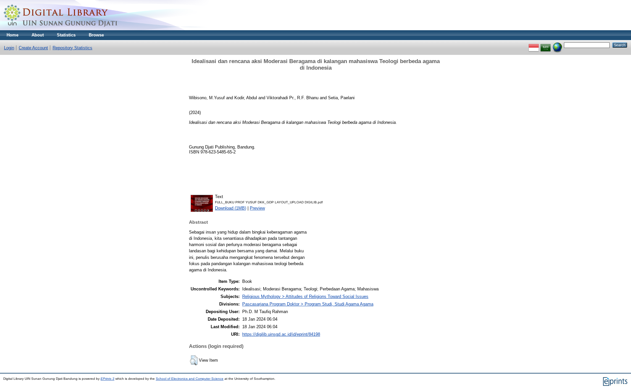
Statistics (66, 35)
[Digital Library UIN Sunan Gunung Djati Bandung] (61, 28)
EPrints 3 (107, 378)
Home (12, 35)
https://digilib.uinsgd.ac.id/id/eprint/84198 (281, 334)
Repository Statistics (72, 47)
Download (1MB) (230, 208)
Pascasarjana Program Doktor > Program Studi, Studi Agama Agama (307, 304)
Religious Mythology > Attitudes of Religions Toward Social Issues (305, 296)
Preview (257, 208)
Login (9, 47)
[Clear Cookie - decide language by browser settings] (557, 44)
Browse (96, 35)
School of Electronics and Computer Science (189, 378)
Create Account (33, 47)
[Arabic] (545, 44)
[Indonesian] (533, 44)
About (38, 35)
